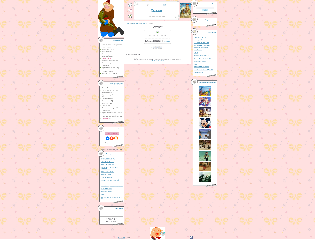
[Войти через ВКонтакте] (108, 138)
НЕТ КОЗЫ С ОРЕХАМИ (201, 43)
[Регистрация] (130, 12)
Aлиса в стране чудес (109, 108)
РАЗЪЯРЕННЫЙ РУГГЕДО (202, 58)
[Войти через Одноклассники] (116, 138)
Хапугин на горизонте (200, 61)
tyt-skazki (167, 41)
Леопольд (105, 118)
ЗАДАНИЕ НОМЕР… (107, 177)
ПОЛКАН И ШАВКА (106, 174)
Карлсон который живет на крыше (112, 95)
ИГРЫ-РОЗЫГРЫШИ (107, 171)
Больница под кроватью (201, 55)
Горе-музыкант (198, 72)
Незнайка (105, 110)
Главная (128, 23)
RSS (164, 5)
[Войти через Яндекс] (112, 138)
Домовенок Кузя (107, 98)
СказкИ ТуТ (121, 238)
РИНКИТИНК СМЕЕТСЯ (201, 67)
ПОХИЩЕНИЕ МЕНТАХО (109, 159)
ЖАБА (102, 194)
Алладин (104, 105)
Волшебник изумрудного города (112, 112)
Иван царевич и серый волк (110, 116)
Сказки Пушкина (107, 88)
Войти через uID (112, 133)
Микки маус (105, 103)
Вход (162, 60)
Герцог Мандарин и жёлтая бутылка (112, 186)
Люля (195, 64)
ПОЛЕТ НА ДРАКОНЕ (107, 164)
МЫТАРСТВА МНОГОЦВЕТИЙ (203, 69)
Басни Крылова (107, 92)
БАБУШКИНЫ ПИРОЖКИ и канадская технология (202, 46)
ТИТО (196, 52)
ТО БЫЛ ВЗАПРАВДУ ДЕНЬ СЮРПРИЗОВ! (109, 168)
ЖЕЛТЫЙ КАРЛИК (106, 188)
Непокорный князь (199, 40)
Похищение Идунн (106, 191)
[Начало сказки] (130, 6)
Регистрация (155, 60)
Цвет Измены (198, 50)
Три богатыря (106, 101)
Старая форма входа (111, 143)
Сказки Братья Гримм (109, 90)
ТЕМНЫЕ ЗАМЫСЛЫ (107, 162)
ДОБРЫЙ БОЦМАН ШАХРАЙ (110, 180)
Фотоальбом (136, 23)
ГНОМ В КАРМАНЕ (200, 37)
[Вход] (130, 17)
